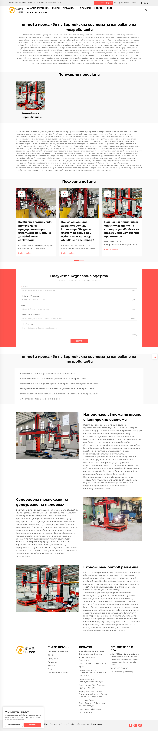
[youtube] (145, 3)
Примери (85, 8)
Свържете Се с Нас (37, 12)
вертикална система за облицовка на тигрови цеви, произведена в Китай (59, 384)
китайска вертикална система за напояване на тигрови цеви (53, 379)
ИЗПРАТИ (79, 341)
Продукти (69, 8)
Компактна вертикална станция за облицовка (31, 115)
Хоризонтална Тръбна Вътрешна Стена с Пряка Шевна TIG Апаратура (93, 694)
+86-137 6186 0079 (128, 3)
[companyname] (16, 10)
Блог (109, 8)
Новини (98, 8)
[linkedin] (148, 3)
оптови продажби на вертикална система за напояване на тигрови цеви (59, 394)
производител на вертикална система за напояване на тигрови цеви (57, 389)
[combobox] (26, 300)
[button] (76, 260)
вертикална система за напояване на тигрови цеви (47, 373)
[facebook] (141, 3)
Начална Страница (37, 8)
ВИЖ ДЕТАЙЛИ (30, 96)
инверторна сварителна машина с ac (40, 399)
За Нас (56, 8)
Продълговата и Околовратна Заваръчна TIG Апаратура (92, 703)
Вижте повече (25, 253)
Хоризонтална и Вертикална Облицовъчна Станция (92, 673)
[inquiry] (154, 356)
